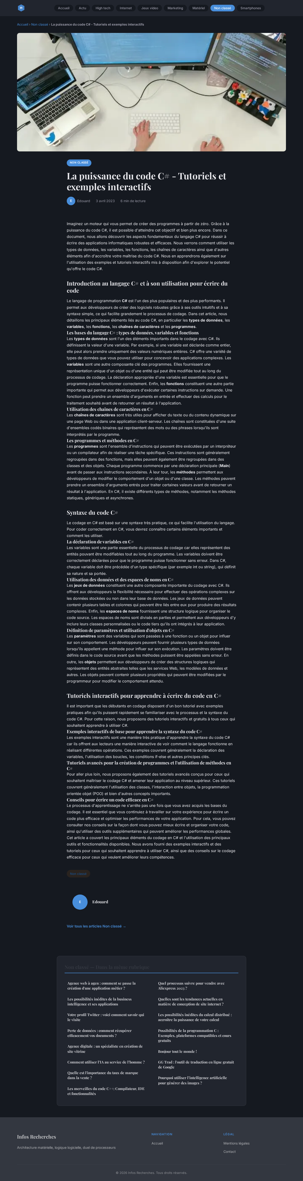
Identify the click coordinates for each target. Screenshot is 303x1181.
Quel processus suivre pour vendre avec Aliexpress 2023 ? (191, 985)
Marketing (175, 8)
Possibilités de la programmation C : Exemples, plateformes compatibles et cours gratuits (194, 1035)
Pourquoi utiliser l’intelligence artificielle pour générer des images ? (192, 1080)
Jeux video (149, 8)
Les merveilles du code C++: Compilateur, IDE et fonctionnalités (106, 1091)
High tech (103, 8)
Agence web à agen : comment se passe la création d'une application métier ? (101, 985)
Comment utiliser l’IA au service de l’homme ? (106, 1062)
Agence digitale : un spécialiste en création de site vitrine (105, 1049)
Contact (229, 1151)
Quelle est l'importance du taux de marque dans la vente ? (102, 1075)
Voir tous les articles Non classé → (96, 926)
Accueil (63, 8)
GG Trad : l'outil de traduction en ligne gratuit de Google (196, 1064)
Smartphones (251, 8)
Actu (82, 8)
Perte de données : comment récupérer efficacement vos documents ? (99, 1033)
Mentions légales (236, 1143)
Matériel (198, 8)
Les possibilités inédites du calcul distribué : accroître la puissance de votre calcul (195, 1017)
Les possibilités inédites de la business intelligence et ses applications (99, 1001)
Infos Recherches (36, 1136)
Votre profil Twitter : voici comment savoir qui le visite (105, 1017)
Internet (126, 8)
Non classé (222, 8)
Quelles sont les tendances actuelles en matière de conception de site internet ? (190, 1001)
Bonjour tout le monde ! (177, 1051)
